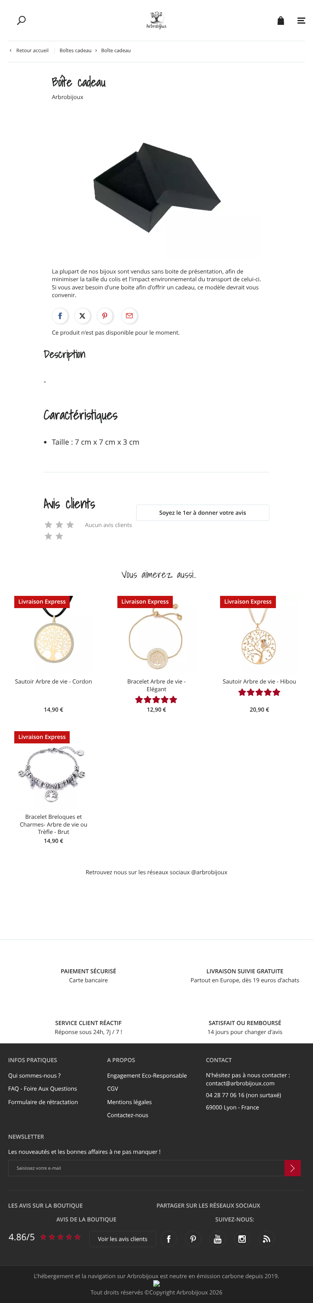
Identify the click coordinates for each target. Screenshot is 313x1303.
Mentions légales (129, 1102)
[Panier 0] (280, 20)
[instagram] (242, 1239)
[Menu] (301, 21)
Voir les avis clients (123, 1239)
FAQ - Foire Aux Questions (42, 1089)
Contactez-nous (127, 1115)
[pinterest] (193, 1239)
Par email (129, 316)
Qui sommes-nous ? (34, 1076)
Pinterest (105, 316)
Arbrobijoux (67, 97)
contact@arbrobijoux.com (240, 1083)
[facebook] (169, 1239)
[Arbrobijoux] (156, 20)
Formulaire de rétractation (43, 1102)
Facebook (60, 316)
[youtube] (217, 1239)
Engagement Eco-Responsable (147, 1076)
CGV (112, 1089)
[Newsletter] (292, 1168)
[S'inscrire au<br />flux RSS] (266, 1239)
